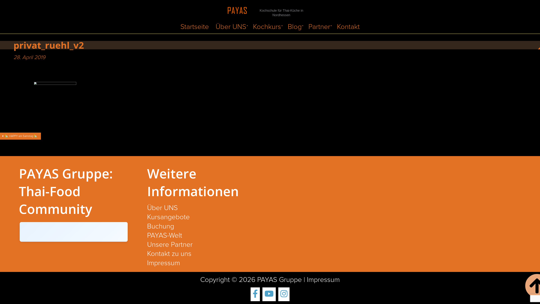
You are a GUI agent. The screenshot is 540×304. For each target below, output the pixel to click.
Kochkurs (267, 26)
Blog (295, 26)
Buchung (160, 226)
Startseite (194, 26)
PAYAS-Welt (164, 236)
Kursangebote (168, 217)
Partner (319, 26)
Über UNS (231, 26)
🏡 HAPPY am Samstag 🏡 (21, 136)
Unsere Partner (170, 245)
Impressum (163, 263)
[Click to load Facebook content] (74, 232)
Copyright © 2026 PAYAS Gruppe (251, 279)
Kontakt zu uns (169, 254)
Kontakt (348, 26)
